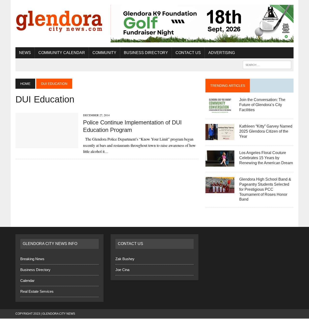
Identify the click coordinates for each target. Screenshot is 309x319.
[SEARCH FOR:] (267, 64)
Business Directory (146, 53)
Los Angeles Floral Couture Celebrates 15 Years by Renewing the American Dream (266, 158)
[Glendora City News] (59, 19)
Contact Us (188, 53)
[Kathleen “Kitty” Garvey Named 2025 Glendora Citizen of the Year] (219, 137)
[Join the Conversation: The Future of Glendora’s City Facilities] (219, 110)
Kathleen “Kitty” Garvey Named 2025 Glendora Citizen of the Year (265, 131)
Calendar (27, 280)
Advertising (221, 53)
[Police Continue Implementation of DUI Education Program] (46, 144)
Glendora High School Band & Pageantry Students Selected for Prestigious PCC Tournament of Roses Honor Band (265, 189)
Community (104, 53)
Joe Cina (122, 270)
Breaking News (32, 259)
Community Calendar (61, 53)
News (25, 53)
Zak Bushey (124, 259)
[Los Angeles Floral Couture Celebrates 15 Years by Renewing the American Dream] (219, 163)
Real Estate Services (37, 291)
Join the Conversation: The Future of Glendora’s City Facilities (262, 105)
